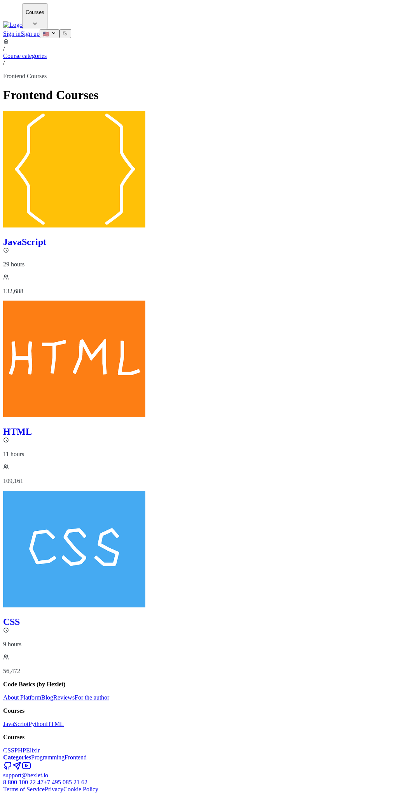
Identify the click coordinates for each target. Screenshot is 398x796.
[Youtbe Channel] (26, 768)
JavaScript (15, 724)
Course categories (25, 55)
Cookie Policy (80, 789)
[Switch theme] (65, 33)
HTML (55, 724)
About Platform (22, 697)
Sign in (12, 33)
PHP (20, 750)
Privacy (54, 789)
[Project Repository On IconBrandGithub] (7, 768)
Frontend (76, 757)
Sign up (30, 33)
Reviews (64, 697)
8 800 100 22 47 (23, 782)
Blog (47, 697)
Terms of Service (24, 789)
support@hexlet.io (25, 775)
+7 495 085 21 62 (65, 782)
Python (37, 724)
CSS (8, 750)
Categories (17, 757)
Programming (48, 757)
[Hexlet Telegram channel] (17, 768)
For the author (92, 697)
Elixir (33, 750)
